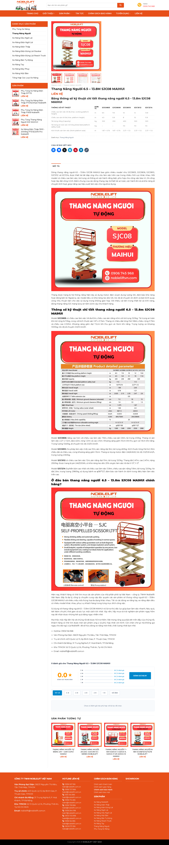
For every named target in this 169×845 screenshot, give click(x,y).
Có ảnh (115, 693)
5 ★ (67, 693)
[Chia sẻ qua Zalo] (59, 150)
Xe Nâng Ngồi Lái (101, 810)
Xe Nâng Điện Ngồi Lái (22, 42)
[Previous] (55, 46)
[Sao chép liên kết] (86, 150)
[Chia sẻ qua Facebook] (53, 150)
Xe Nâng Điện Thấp (21, 47)
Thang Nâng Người (21, 33)
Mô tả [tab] (56, 166)
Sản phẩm (64, 13)
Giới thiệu (48, 13)
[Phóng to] (54, 68)
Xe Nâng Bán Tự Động (22, 60)
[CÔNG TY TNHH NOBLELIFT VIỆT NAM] (25, 5)
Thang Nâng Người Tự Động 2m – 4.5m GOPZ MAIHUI (63, 751)
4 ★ (76, 693)
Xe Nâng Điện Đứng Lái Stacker (26, 51)
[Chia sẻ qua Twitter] (64, 150)
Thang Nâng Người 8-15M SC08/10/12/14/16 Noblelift (142, 751)
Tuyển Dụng (122, 13)
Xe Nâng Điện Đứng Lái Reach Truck (29, 56)
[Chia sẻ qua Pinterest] (75, 150)
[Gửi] (120, 5)
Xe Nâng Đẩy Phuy (20, 69)
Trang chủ (32, 13)
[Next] (97, 46)
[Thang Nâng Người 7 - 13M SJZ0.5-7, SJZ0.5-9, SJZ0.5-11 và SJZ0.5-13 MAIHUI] (116, 735)
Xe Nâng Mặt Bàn (20, 73)
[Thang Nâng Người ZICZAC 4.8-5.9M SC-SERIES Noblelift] (90, 735)
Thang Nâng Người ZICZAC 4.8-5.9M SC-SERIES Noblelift (89, 751)
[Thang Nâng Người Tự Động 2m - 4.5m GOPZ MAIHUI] (63, 735)
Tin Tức (80, 13)
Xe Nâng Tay (18, 64)
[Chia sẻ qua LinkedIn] (81, 150)
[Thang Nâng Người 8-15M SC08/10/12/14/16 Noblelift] (142, 735)
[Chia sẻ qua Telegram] (70, 150)
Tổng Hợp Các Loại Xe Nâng (25, 78)
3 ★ (86, 693)
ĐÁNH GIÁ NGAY (140, 676)
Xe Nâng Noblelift (101, 802)
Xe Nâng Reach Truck (102, 821)
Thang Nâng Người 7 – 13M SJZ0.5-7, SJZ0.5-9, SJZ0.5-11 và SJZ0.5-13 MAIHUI (116, 752)
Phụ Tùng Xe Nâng (21, 29)
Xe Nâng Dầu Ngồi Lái (22, 38)
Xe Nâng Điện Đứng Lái (103, 807)
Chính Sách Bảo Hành (100, 13)
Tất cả (57, 693)
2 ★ (95, 693)
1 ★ (104, 693)
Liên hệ (138, 13)
